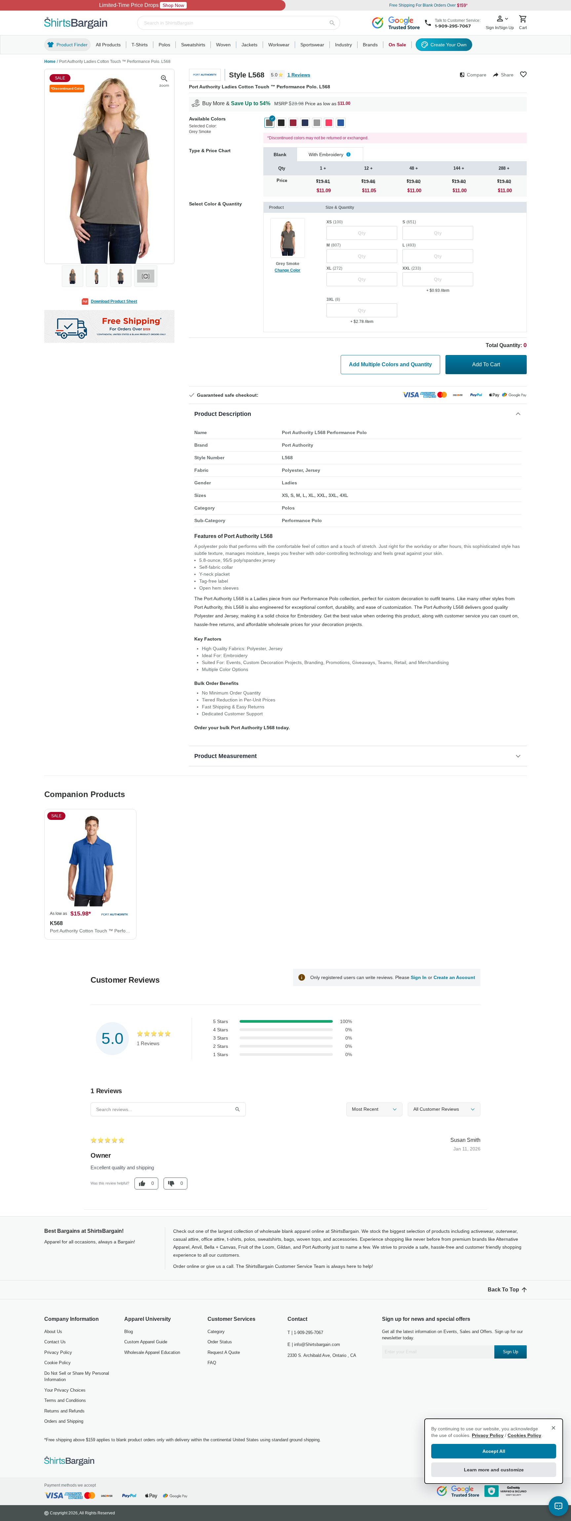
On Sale (397, 44)
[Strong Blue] (340, 122)
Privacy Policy (58, 1352)
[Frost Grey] (317, 122)
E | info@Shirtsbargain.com (313, 1344)
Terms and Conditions (65, 1400)
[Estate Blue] (305, 122)
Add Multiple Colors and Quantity (390, 364)
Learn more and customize (494, 1469)
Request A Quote (224, 1352)
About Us (53, 1331)
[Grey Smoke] (269, 122)
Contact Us (55, 1341)
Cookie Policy (57, 1362)
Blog (128, 1331)
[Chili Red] (293, 122)
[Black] (281, 122)
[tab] (280, 154)
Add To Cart (486, 364)
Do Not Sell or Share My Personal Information (76, 1376)
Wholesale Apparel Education (152, 1352)
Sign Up (510, 1351)
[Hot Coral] (328, 122)
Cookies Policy (524, 1435)
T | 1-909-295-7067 (305, 1332)
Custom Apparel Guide (145, 1341)
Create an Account (454, 977)
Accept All (493, 1451)
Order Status (220, 1341)
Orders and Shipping (63, 1421)
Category (216, 1331)
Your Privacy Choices (65, 1390)
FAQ (212, 1362)
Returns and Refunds (64, 1411)
